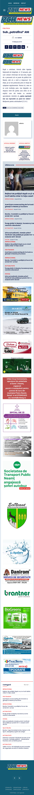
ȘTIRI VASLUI (25, 789)
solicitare (20, 107)
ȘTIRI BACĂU (8, 787)
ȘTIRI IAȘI (25, 787)
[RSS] (19, 778)
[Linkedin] (23, 47)
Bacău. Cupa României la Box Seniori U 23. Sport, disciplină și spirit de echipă (16, 731)
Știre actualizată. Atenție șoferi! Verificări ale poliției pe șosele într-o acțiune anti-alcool (18, 278)
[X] (11, 47)
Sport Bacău (7, 727)
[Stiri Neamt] (19, 10)
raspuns (15, 107)
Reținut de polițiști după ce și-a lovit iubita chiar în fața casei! (18, 245)
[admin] (13, 38)
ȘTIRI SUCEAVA (17, 789)
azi (11, 107)
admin (19, 38)
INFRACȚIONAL (9, 199)
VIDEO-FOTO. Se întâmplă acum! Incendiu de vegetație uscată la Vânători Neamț (16, 747)
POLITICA (6, 28)
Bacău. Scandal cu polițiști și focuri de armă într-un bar (19, 261)
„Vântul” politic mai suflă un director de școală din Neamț (9, 149)
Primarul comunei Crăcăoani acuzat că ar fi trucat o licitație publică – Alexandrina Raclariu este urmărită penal (16, 739)
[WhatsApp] (19, 47)
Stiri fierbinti (9, 209)
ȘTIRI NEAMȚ (8, 789)
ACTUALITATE (9, 228)
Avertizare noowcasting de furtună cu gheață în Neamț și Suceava (19, 253)
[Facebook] (6, 47)
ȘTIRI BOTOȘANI (17, 787)
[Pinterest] (15, 47)
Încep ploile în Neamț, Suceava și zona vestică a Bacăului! (19, 269)
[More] (27, 47)
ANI (8, 107)
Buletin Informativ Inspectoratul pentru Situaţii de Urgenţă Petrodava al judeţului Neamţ (24, 155)
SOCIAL (7, 239)
